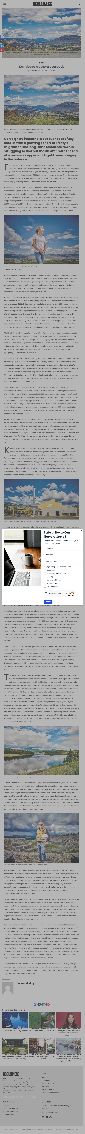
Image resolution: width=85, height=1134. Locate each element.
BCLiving (50, 577)
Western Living (52, 583)
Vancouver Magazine (54, 580)
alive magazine (52, 587)
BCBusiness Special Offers (56, 573)
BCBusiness (51, 570)
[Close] (81, 530)
